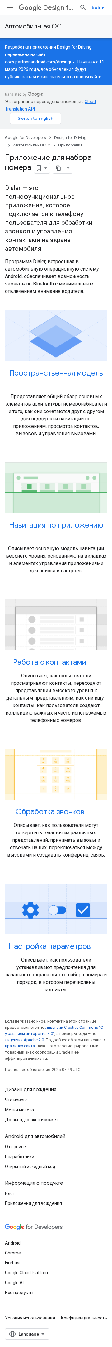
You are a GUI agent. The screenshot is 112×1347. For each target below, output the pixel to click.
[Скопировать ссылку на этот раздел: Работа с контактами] (92, 663)
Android (13, 1243)
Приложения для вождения (33, 1203)
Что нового (16, 1099)
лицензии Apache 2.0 (24, 1039)
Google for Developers (25, 137)
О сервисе (15, 1146)
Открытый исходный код (30, 1166)
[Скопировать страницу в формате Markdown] (58, 168)
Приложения (70, 145)
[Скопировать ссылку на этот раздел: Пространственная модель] (56, 383)
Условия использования (30, 1317)
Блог (10, 1193)
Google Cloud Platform (27, 1272)
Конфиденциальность (84, 1317)
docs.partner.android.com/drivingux (40, 61)
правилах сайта (20, 1046)
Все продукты (19, 1292)
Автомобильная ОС (33, 26)
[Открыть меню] (10, 7)
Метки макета (19, 1109)
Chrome (13, 1252)
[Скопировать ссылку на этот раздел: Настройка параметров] (97, 947)
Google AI (14, 1282)
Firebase (13, 1262)
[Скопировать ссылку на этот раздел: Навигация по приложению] (56, 535)
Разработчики (19, 1156)
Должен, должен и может (31, 1119)
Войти (98, 7)
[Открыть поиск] (83, 7)
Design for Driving (58, 7)
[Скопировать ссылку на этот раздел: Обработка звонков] (90, 812)
